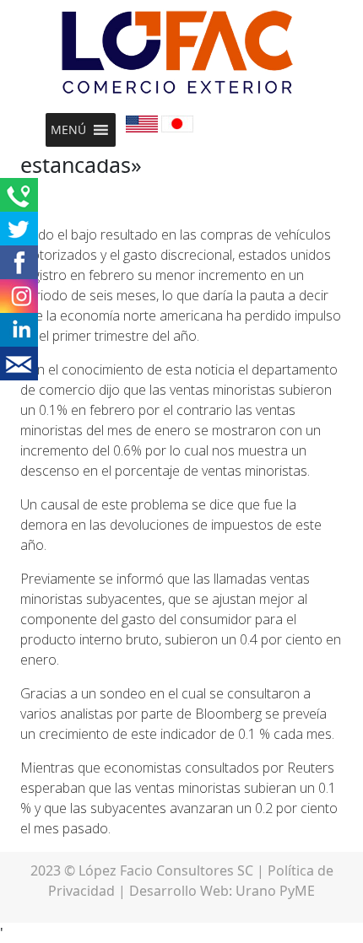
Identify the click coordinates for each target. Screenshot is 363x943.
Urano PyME (275, 890)
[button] (68, 130)
